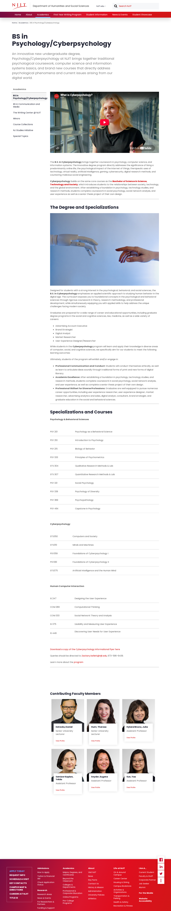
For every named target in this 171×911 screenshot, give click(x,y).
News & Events (120, 14)
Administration (95, 891)
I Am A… (142, 868)
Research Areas (44, 894)
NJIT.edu (100, 6)
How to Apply (43, 872)
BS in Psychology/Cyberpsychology (44, 23)
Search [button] (116, 6)
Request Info (17, 875)
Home (18, 14)
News (90, 876)
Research (42, 890)
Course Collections (23, 124)
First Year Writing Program (67, 14)
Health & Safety (121, 902)
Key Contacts (18, 883)
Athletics (92, 898)
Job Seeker (144, 883)
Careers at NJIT (18, 894)
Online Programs (70, 897)
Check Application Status (45, 883)
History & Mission (96, 887)
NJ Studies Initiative (23, 130)
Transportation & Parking (121, 897)
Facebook (161, 859)
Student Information (96, 14)
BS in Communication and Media (26, 105)
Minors (16, 118)
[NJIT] (19, 6)
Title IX (13, 898)
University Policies (96, 895)
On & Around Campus (120, 873)
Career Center (120, 878)
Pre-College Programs (68, 902)
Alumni (142, 887)
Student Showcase (142, 14)
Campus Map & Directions (18, 888)
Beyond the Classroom (68, 879)
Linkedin (161, 866)
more (161, 880)
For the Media (146, 893)
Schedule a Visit (19, 879)
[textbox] (135, 6)
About (29, 14)
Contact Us (93, 883)
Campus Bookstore (122, 886)
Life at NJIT (119, 868)
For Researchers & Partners (45, 903)
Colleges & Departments (69, 885)
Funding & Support (46, 908)
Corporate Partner (147, 880)
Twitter (161, 873)
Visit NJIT (92, 872)
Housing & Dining (121, 882)
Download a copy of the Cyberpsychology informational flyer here (85, 649)
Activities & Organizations (120, 891)
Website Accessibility (145, 899)
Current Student (146, 872)
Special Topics (20, 136)
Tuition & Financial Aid (46, 877)
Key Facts (92, 880)
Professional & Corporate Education (72, 892)
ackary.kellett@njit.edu (95, 655)
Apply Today (17, 871)
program (78, 662)
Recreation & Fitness (123, 906)
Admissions (43, 868)
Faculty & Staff (146, 876)
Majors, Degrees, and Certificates (72, 873)
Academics (43, 14)
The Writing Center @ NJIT (27, 112)
